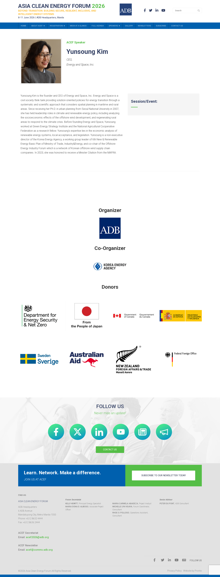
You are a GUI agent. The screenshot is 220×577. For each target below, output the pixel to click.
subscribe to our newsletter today (163, 475)
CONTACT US (110, 449)
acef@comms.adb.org (39, 549)
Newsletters (144, 26)
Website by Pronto (192, 570)
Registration (56, 26)
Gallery (129, 26)
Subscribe (161, 26)
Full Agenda (98, 26)
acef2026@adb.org (37, 537)
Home (23, 26)
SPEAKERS (113, 26)
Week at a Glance (78, 26)
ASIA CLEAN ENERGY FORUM (61, 6)
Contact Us (177, 26)
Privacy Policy (174, 570)
